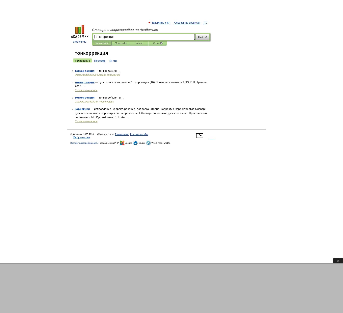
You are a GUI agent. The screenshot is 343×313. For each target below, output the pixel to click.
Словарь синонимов (86, 90)
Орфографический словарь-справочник (97, 75)
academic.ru (79, 41)
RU (205, 22)
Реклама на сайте (139, 134)
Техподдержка (122, 134)
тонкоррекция (84, 70)
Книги (139, 43)
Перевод (99, 60)
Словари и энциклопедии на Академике (125, 30)
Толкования (101, 43)
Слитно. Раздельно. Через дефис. (94, 101)
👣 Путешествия (81, 137)
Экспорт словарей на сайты (84, 143)
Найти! (202, 37)
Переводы (121, 43)
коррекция (82, 108)
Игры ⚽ (158, 43)
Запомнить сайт (161, 22)
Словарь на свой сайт (187, 22)
